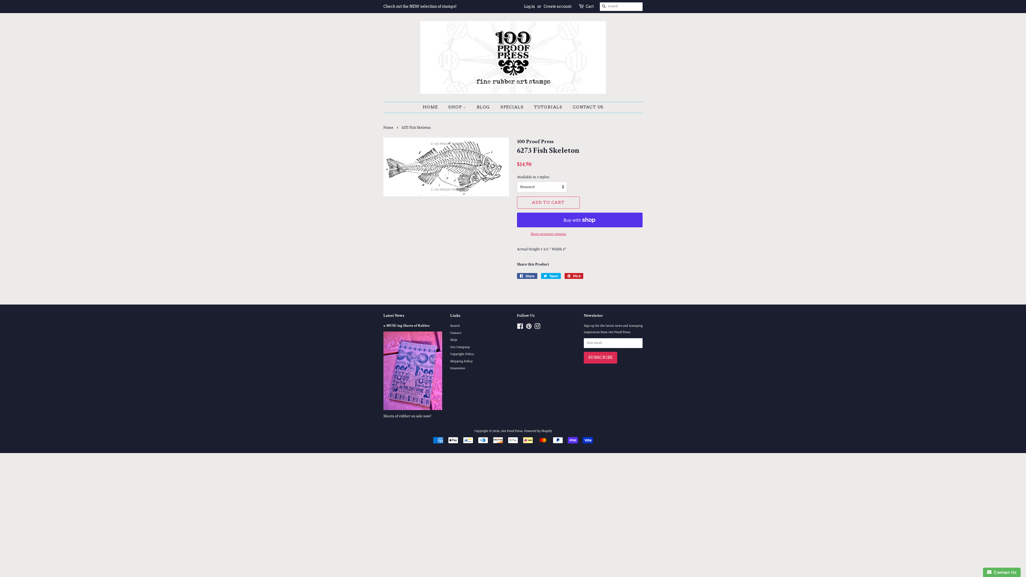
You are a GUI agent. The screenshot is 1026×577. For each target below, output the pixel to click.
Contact (455, 333)
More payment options (548, 234)
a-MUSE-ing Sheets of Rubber (406, 325)
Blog (483, 107)
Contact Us (588, 107)
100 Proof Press (512, 431)
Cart (590, 6)
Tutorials (548, 107)
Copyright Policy (462, 354)
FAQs (453, 340)
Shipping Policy (461, 361)
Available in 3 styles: (533, 177)
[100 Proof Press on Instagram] (537, 328)
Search (455, 326)
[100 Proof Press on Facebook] (520, 328)
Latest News (393, 315)
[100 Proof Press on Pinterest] (529, 328)
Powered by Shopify (538, 431)
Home (430, 107)
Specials (511, 107)
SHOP (455, 107)
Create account (558, 6)
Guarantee (457, 368)
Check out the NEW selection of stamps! (420, 6)
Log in (529, 6)
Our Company (460, 347)
